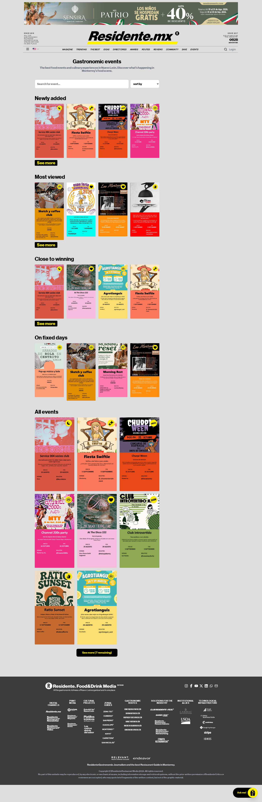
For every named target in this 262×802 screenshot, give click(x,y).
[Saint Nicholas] (108, 743)
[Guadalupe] (108, 725)
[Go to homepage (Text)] (131, 36)
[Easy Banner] (162, 715)
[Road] (108, 738)
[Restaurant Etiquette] (162, 740)
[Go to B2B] (233, 39)
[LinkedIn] (206, 686)
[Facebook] (191, 686)
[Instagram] (186, 686)
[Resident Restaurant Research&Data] (162, 722)
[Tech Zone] (108, 711)
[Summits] (108, 716)
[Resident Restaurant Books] (72, 725)
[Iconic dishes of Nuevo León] (89, 718)
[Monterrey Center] (108, 729)
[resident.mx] (53, 711)
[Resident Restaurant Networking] (162, 731)
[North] (108, 734)
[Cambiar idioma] (36, 49)
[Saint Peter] (108, 720)
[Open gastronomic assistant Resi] (253, 793)
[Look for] (225, 49)
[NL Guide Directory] (72, 709)
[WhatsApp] (211, 686)
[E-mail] (216, 686)
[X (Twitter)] (201, 686)
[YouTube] (196, 686)
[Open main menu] (27, 49)
